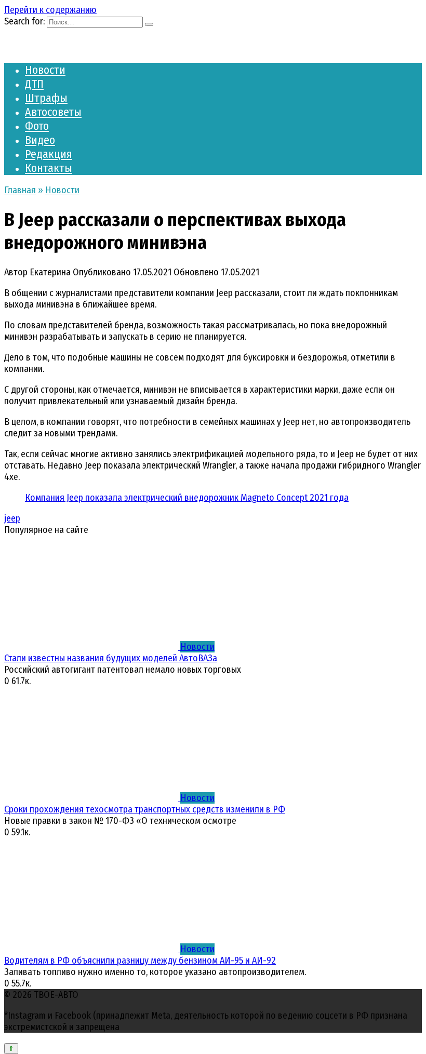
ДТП (34, 84)
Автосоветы (53, 112)
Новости (45, 70)
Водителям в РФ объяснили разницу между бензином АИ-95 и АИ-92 (140, 960)
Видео (40, 140)
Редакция (48, 154)
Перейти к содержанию (50, 10)
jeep (12, 518)
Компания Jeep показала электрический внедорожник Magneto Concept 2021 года (187, 497)
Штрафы (46, 98)
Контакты (48, 168)
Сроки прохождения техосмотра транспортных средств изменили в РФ (144, 809)
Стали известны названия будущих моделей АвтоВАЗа (110, 658)
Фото (37, 126)
